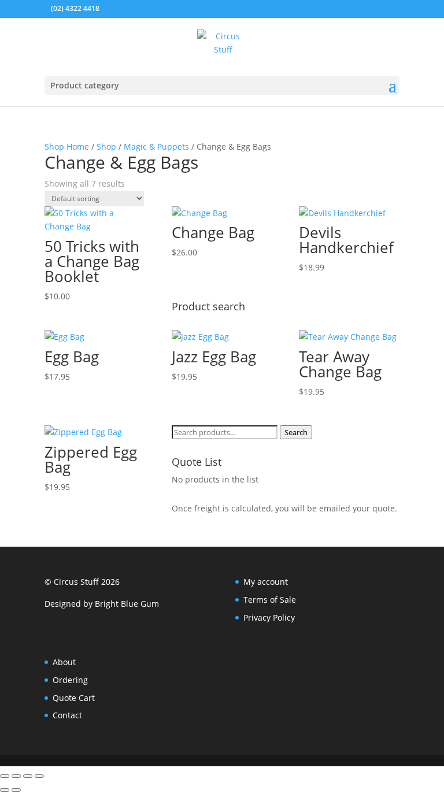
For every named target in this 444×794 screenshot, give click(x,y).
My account (265, 581)
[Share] (27, 776)
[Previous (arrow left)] (4, 790)
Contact (67, 715)
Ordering (70, 679)
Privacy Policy (269, 617)
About (64, 661)
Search (296, 432)
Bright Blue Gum (127, 603)
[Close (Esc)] (39, 776)
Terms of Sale (269, 599)
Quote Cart (74, 697)
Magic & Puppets (156, 146)
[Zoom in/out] (4, 776)
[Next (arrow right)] (16, 790)
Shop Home (67, 146)
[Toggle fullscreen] (16, 776)
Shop (106, 146)
